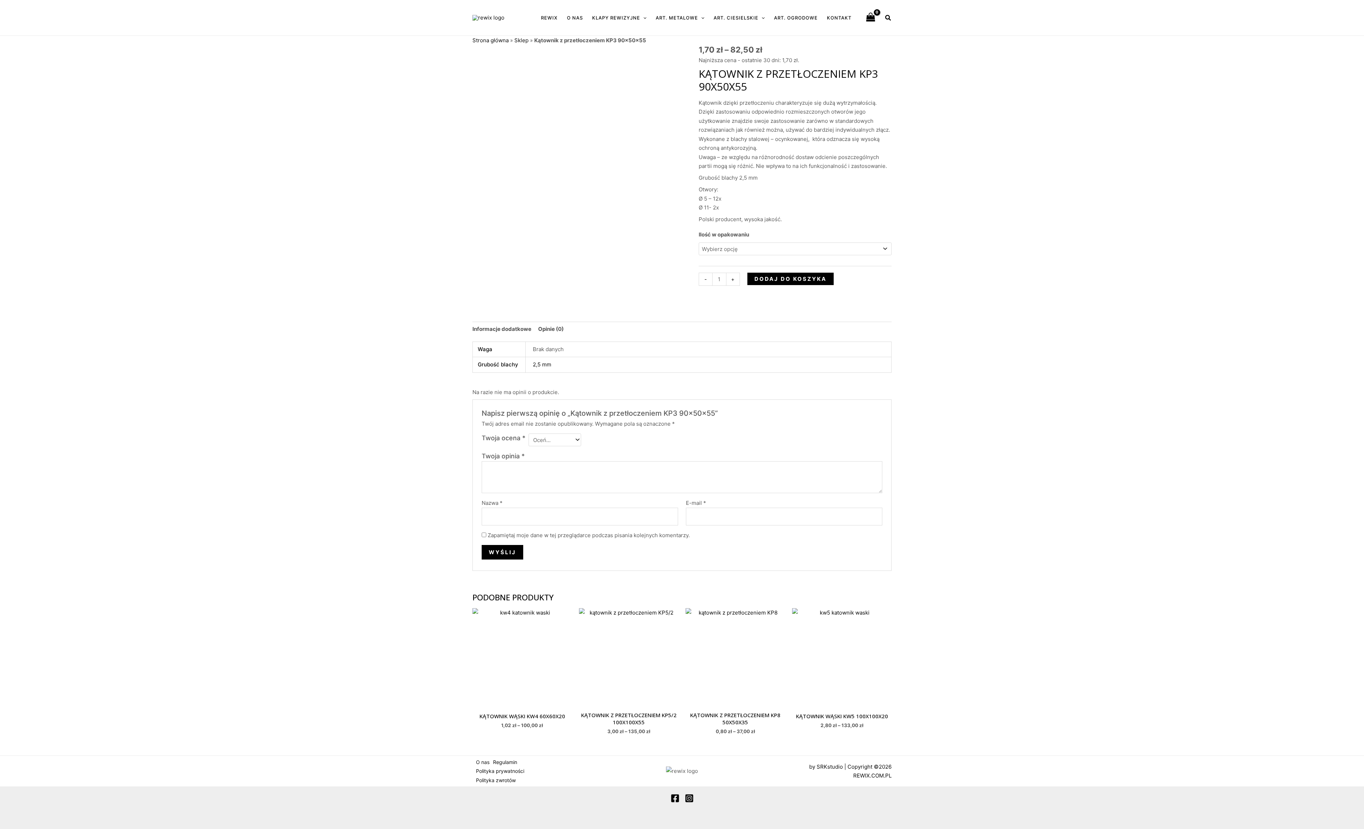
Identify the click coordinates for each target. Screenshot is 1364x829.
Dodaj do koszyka (790, 279)
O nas (575, 18)
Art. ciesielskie (736, 18)
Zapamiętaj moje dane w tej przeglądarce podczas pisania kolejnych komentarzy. (589, 535)
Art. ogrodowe (796, 18)
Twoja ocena (503, 438)
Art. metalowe (677, 18)
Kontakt (839, 18)
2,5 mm (542, 364)
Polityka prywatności (500, 771)
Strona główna (490, 40)
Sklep (521, 40)
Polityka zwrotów (496, 780)
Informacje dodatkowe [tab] (501, 329)
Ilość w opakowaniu (724, 234)
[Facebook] (675, 798)
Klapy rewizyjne (616, 18)
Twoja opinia (503, 456)
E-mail (696, 503)
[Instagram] (689, 798)
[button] (643, 18)
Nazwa (492, 503)
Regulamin (505, 762)
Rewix (549, 18)
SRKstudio (830, 766)
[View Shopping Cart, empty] (870, 17)
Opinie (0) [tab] (551, 329)
